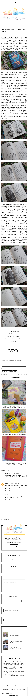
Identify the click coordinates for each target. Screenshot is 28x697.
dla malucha (13, 582)
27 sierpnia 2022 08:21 (15, 483)
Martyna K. (7, 483)
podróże (9, 600)
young (15, 371)
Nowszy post (5, 374)
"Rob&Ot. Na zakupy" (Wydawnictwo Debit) (14, 434)
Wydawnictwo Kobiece (7, 371)
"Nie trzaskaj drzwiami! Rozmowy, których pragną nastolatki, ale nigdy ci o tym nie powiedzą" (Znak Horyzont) (14, 463)
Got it (17, 695)
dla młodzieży (7, 585)
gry (5, 600)
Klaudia (6, 494)
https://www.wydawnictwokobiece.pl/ (12, 360)
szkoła (14, 600)
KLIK (15, 40)
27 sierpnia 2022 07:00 (16, 473)
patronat (13, 588)
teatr (19, 600)
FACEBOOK (10, 685)
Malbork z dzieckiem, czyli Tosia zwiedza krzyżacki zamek (16, 641)
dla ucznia (6, 588)
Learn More (11, 695)
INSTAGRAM (19, 685)
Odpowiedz (7, 479)
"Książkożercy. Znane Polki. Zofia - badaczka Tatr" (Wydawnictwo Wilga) (14, 407)
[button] (14, 2)
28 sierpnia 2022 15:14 (14, 494)
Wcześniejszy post (22, 374)
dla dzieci (6, 582)
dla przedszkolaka (16, 585)
